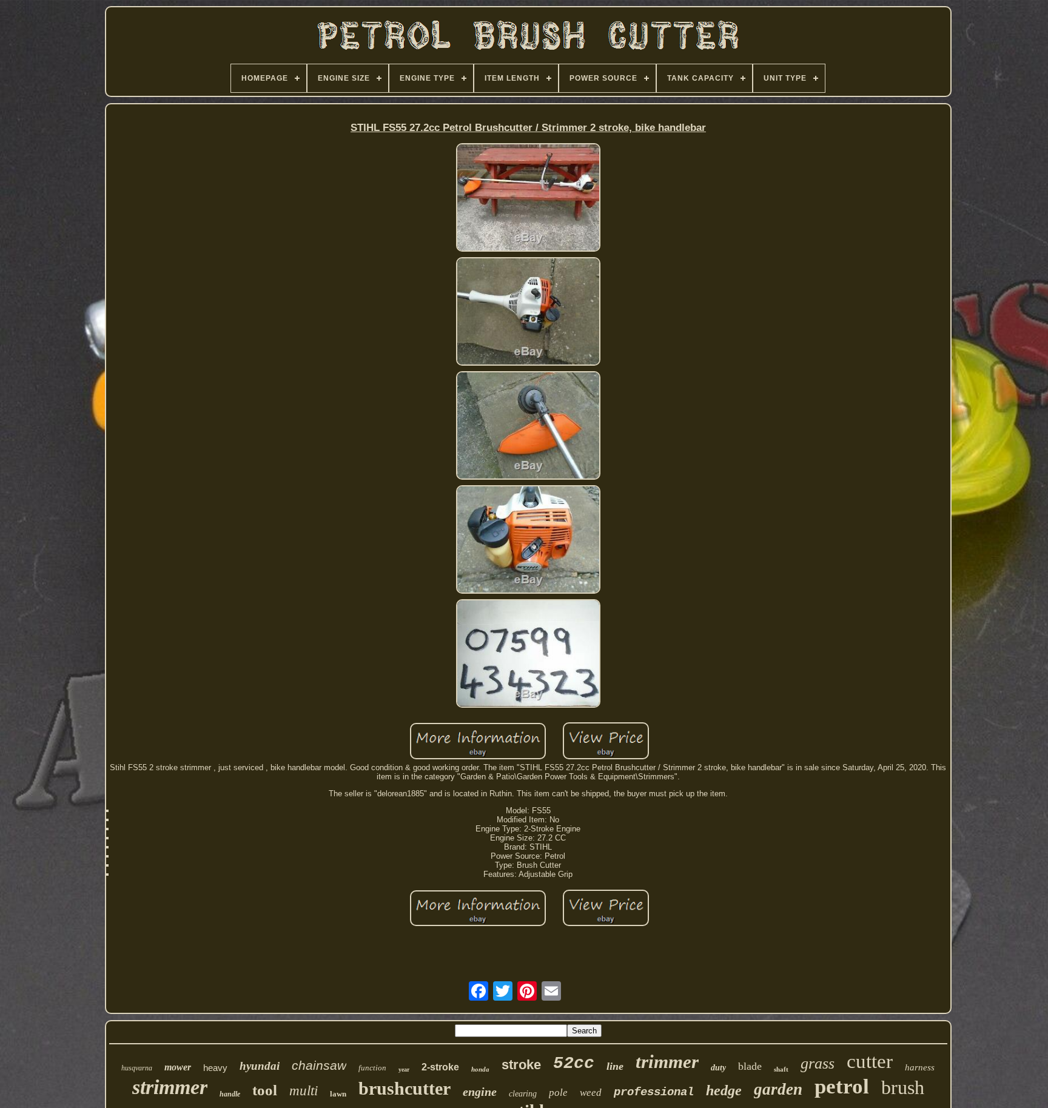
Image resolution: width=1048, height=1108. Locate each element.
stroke (521, 1064)
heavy (215, 1068)
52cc (573, 1063)
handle (230, 1094)
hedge (724, 1090)
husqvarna (136, 1068)
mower (177, 1067)
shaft (781, 1069)
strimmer (169, 1087)
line (614, 1066)
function (372, 1067)
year (403, 1069)
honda (480, 1069)
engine (480, 1091)
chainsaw (319, 1065)
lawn (338, 1093)
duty (718, 1067)
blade (750, 1066)
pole (558, 1092)
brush (902, 1087)
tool (264, 1090)
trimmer (667, 1061)
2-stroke (440, 1067)
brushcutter (404, 1088)
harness (920, 1067)
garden (778, 1089)
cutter (870, 1061)
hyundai (260, 1065)
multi (303, 1090)
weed (591, 1092)
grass (818, 1063)
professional (654, 1092)
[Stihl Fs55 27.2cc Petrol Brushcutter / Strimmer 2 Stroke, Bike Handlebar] (528, 198)
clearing (523, 1093)
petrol (842, 1086)
